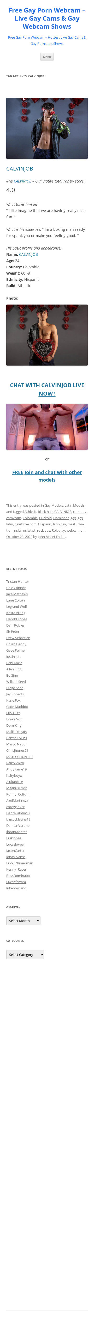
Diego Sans (14, 687)
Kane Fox (13, 700)
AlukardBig (14, 781)
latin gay (59, 524)
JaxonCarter (15, 850)
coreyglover (15, 806)
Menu (47, 57)
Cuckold (45, 517)
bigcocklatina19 (18, 819)
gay (73, 517)
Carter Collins (16, 738)
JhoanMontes (16, 831)
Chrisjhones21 (17, 750)
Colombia (30, 517)
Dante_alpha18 (18, 813)
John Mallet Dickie (51, 536)
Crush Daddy (16, 644)
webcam (73, 530)
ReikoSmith (15, 763)
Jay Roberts (15, 694)
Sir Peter (12, 631)
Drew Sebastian (18, 637)
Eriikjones (13, 838)
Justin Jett (13, 656)
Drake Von (14, 719)
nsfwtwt (29, 530)
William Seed (16, 681)
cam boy (79, 511)
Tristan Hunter (17, 581)
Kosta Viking (15, 612)
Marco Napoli (16, 744)
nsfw (17, 530)
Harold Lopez (16, 619)
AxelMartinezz (17, 800)
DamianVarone (18, 825)
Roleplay (58, 530)
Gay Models (54, 505)
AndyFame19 (16, 769)
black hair (45, 511)
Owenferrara (16, 881)
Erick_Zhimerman (19, 863)
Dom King (13, 725)
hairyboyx (14, 775)
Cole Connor (16, 587)
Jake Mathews (17, 594)
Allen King (13, 669)
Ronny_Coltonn (18, 794)
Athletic (30, 511)
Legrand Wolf (16, 606)
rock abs (43, 530)
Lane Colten (15, 600)
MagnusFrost (16, 788)
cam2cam (13, 517)
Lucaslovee (15, 844)
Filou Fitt (13, 713)
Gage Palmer (16, 650)
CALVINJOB (19, 168)
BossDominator (18, 875)
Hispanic (44, 524)
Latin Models (74, 505)
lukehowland (16, 888)
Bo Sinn (12, 675)
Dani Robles (15, 625)
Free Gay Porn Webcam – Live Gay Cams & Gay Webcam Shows (47, 18)
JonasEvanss (15, 856)
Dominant (61, 517)
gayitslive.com (26, 524)
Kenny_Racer (16, 869)
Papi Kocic (14, 662)
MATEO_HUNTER (19, 756)
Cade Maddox (17, 706)
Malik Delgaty (16, 731)
